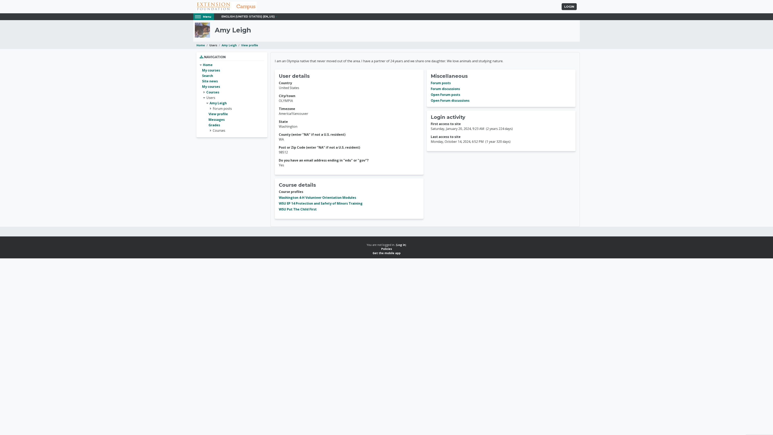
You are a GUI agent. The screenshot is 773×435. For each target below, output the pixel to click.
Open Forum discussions (450, 100)
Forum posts (441, 83)
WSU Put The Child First (298, 209)
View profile (249, 45)
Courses (212, 92)
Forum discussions (445, 89)
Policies (386, 249)
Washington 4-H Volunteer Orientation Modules (317, 197)
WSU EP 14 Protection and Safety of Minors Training (321, 203)
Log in (401, 245)
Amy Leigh (229, 45)
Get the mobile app (387, 253)
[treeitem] (232, 98)
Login (569, 6)
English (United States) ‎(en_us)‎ (248, 16)
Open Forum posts (445, 94)
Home (200, 45)
